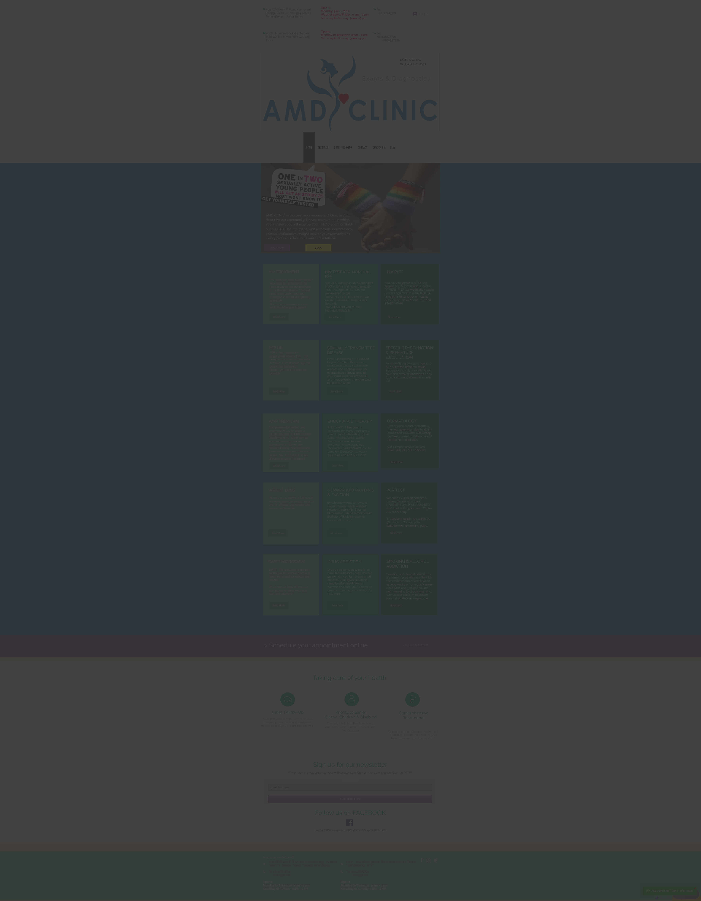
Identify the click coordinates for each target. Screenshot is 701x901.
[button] (690, 11)
